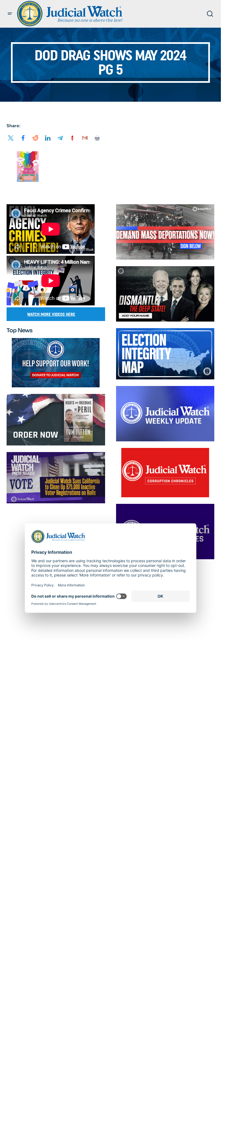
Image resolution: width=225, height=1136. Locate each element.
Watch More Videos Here (51, 314)
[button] (10, 13)
